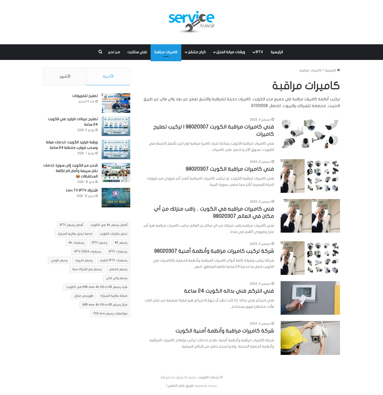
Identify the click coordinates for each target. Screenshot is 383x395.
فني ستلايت (137, 52)
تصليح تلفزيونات (85, 96)
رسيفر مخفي (118, 269)
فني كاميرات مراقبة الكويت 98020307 (230, 169)
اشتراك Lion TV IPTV (82, 190)
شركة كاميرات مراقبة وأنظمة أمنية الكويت (225, 331)
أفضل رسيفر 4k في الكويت (108, 224)
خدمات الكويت (209, 377)
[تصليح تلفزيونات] (116, 103)
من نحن (114, 52)
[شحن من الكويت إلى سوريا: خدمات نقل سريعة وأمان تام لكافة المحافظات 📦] (116, 172)
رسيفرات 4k (76, 242)
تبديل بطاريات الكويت (113, 233)
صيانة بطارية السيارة (114, 295)
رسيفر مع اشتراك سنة (87, 269)
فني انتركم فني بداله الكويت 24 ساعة (229, 291)
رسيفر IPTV (99, 242)
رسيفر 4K (120, 242)
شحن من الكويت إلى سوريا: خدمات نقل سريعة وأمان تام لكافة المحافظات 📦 (70, 170)
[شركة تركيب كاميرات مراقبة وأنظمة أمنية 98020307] (310, 258)
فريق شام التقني (180, 385)
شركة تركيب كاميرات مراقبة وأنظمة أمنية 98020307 (214, 251)
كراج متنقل (197, 52)
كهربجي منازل (83, 295)
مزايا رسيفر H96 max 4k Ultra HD (104, 304)
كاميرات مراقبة (166, 52)
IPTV (259, 52)
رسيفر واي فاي (116, 278)
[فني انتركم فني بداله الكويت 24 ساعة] (310, 298)
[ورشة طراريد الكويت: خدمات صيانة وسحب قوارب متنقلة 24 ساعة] (116, 149)
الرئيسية (277, 52)
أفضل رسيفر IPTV (71, 224)
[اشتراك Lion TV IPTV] (116, 197)
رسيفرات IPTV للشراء (113, 260)
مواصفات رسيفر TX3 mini (110, 313)
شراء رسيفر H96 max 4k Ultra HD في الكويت (96, 286)
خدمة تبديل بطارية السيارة (75, 233)
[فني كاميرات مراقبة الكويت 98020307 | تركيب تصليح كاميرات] (310, 134)
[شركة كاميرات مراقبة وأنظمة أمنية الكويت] (310, 338)
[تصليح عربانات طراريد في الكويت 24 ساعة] (116, 126)
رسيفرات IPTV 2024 (87, 251)
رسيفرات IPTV (118, 251)
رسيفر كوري (59, 260)
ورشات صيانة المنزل (230, 52)
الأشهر (65, 76)
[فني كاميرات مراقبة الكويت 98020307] (310, 176)
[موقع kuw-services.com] (191, 22)
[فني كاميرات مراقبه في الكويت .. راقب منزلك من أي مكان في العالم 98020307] (310, 216)
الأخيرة (108, 76)
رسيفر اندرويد (84, 260)
